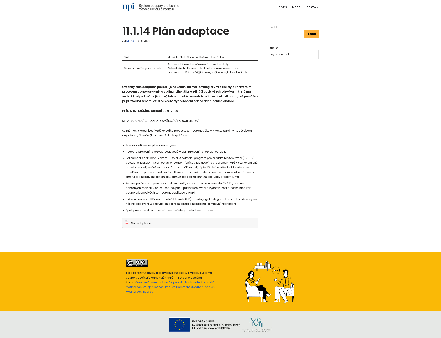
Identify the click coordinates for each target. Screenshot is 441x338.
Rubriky (274, 48)
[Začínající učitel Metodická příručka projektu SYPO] (150, 7)
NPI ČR (130, 41)
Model (297, 7)
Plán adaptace (140, 223)
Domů (283, 7)
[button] (317, 7)
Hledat (273, 27)
